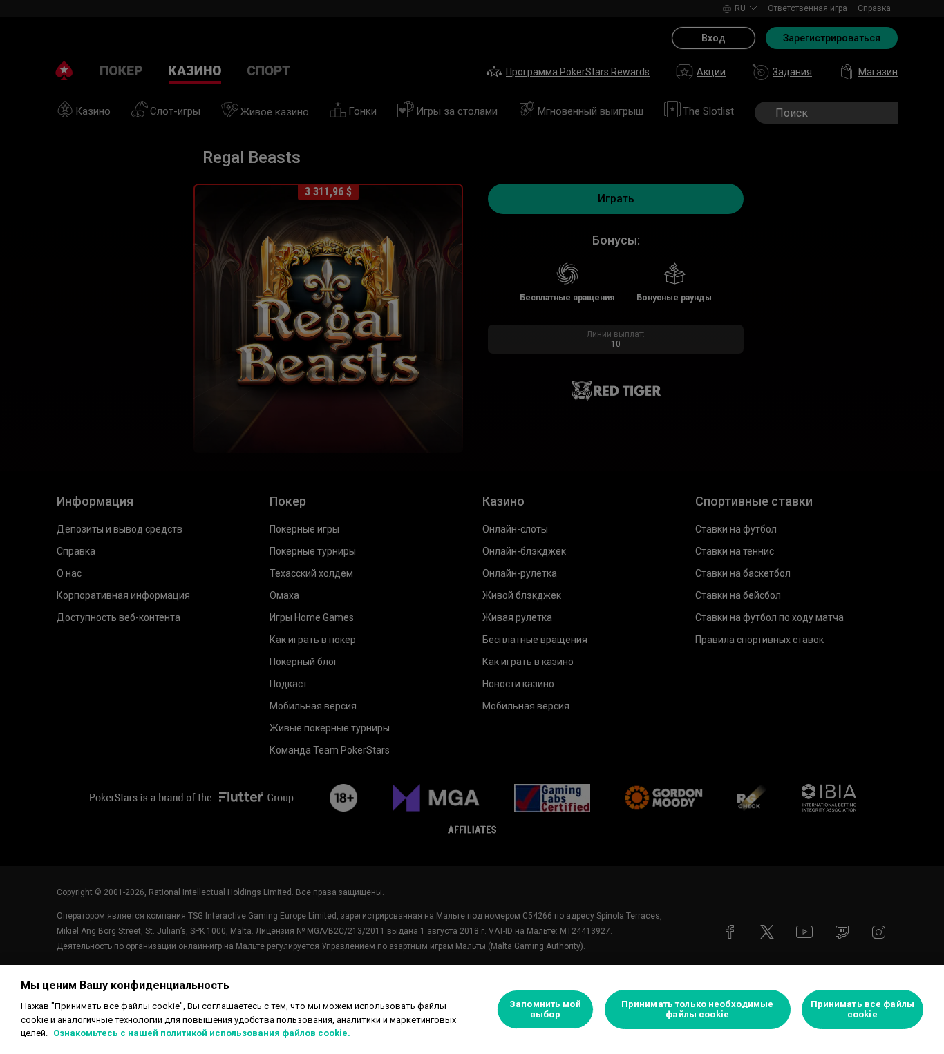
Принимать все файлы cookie (862, 1009)
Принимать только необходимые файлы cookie (697, 1009)
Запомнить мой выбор (545, 1009)
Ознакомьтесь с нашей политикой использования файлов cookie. (201, 1033)
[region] (472, 1009)
